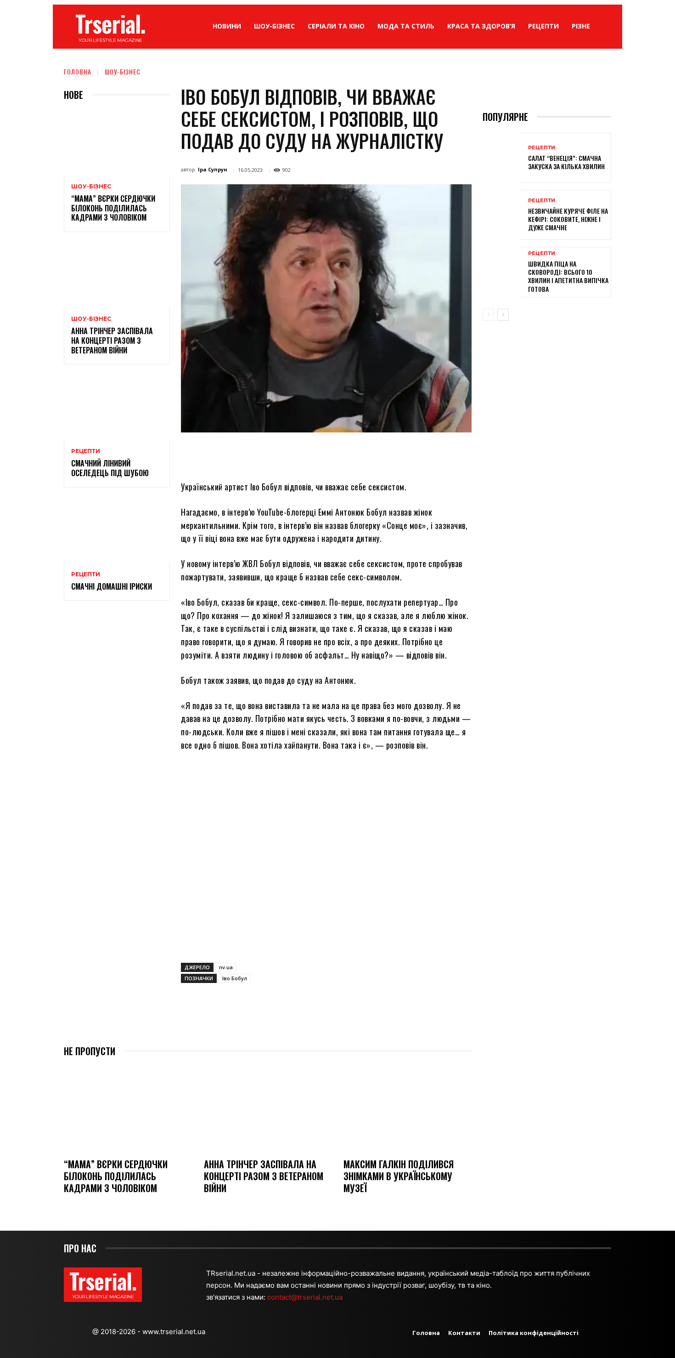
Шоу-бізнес (123, 71)
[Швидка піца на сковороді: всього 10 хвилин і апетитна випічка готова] (502, 272)
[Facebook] (260, 453)
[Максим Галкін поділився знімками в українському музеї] (407, 1108)
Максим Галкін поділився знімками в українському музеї (398, 1176)
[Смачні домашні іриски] (117, 531)
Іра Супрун (212, 169)
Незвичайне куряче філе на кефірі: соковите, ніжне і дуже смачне (568, 219)
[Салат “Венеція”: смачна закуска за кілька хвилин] (502, 158)
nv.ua (226, 967)
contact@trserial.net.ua (305, 1297)
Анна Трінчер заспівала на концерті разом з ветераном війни (112, 340)
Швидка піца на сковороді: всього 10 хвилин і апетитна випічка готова (568, 276)
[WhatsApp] (324, 453)
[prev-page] (488, 315)
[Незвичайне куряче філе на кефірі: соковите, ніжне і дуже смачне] (502, 215)
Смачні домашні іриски (111, 586)
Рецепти (85, 451)
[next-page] (503, 315)
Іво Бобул (234, 978)
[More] (408, 453)
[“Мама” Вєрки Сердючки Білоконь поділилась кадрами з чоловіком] (117, 143)
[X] (281, 453)
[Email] (345, 453)
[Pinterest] (302, 453)
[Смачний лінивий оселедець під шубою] (117, 407)
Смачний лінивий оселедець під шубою (110, 468)
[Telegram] (366, 453)
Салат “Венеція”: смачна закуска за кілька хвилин (566, 162)
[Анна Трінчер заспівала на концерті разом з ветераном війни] (117, 275)
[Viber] (387, 453)
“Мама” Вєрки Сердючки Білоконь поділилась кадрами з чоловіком (113, 208)
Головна (77, 71)
